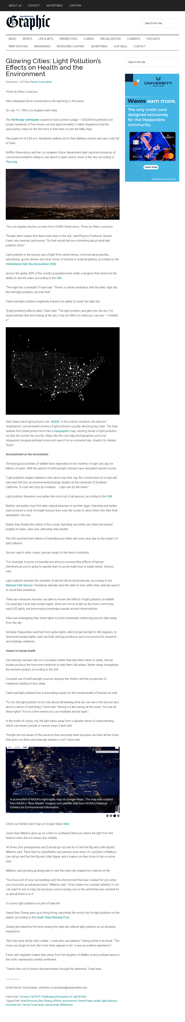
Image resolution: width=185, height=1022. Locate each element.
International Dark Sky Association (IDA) (31, 264)
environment (70, 1000)
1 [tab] (107, 815)
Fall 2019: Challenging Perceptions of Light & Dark (58, 996)
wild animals (52, 1004)
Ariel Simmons (29, 1000)
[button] (12, 779)
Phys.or (10, 162)
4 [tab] (118, 815)
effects (57, 1000)
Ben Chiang (45, 1000)
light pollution (109, 1000)
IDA (59, 278)
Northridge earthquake (25, 119)
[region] (63, 780)
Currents (24, 996)
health (97, 1000)
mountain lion (13, 1004)
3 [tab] (114, 815)
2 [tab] (111, 815)
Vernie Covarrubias (33, 1004)
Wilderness (66, 1004)
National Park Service (19, 585)
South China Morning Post (52, 917)
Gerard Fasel (85, 1000)
